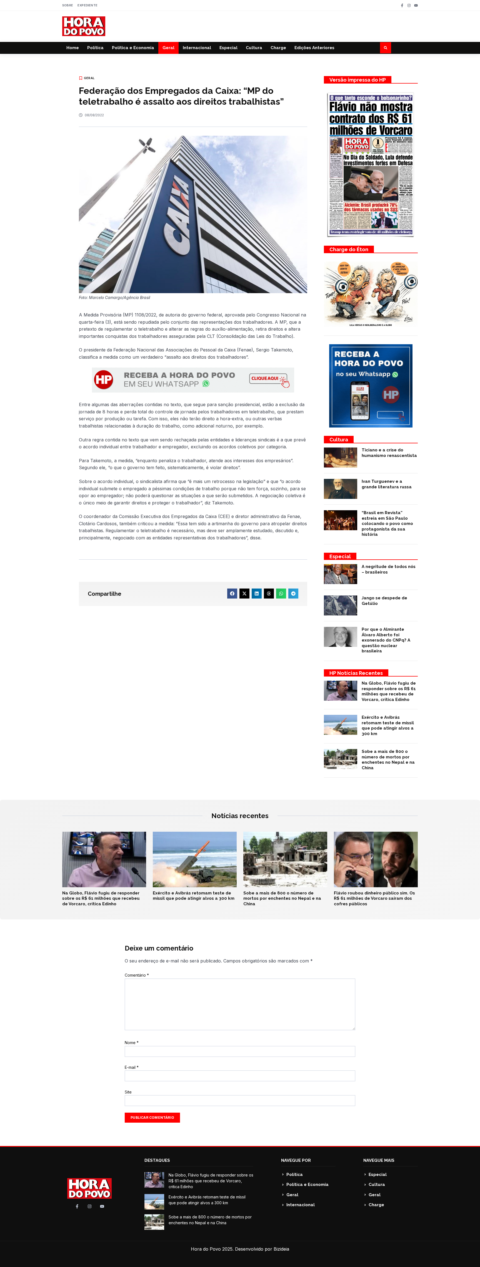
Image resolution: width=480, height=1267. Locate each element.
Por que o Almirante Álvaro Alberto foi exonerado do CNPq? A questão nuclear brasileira (386, 640)
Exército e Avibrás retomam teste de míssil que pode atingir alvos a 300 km (388, 725)
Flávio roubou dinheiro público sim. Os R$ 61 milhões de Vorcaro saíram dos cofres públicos (374, 898)
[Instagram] (409, 5)
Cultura (254, 47)
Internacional (197, 47)
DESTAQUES (157, 1160)
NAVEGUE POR (296, 1160)
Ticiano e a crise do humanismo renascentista (389, 453)
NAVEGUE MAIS (378, 1160)
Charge (278, 47)
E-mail (132, 1067)
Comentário (137, 975)
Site (128, 1092)
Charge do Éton (348, 249)
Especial (228, 47)
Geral (168, 47)
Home (72, 47)
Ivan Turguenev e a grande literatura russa (387, 484)
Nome (132, 1042)
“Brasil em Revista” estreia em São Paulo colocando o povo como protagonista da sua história (387, 523)
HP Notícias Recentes (356, 673)
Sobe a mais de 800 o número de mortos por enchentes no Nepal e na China (388, 759)
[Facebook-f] (402, 5)
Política (95, 47)
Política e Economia (133, 47)
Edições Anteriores (314, 47)
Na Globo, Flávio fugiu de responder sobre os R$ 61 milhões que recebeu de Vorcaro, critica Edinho (389, 691)
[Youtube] (416, 5)
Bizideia (281, 1249)
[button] (385, 47)
